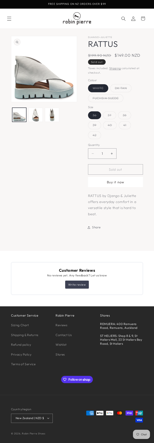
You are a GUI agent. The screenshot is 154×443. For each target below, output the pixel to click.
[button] (9, 18)
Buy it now (115, 182)
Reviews (61, 325)
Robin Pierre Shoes (33, 433)
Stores (60, 354)
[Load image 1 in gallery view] (19, 115)
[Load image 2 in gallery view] (35, 115)
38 (127, 116)
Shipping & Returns (24, 335)
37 (112, 116)
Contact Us (64, 335)
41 (127, 126)
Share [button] (96, 227)
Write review (77, 284)
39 (97, 126)
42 (97, 136)
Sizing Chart (20, 325)
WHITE (100, 89)
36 (97, 116)
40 (112, 126)
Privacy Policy (21, 354)
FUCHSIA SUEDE (108, 99)
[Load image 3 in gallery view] (52, 115)
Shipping (115, 68)
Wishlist (61, 345)
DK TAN (123, 89)
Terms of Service (23, 364)
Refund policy (21, 345)
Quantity (94, 145)
